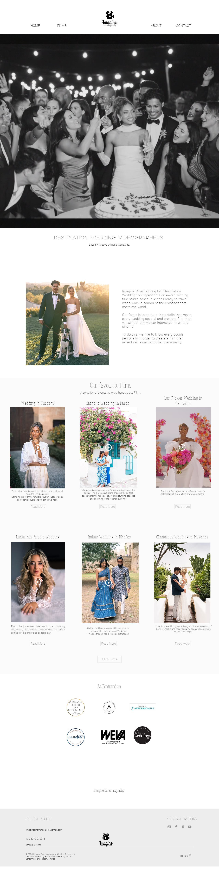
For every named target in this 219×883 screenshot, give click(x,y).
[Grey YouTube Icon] (190, 827)
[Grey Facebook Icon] (176, 827)
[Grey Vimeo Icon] (183, 827)
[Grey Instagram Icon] (169, 827)
